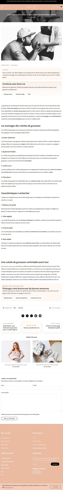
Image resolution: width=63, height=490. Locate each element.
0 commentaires (56, 308)
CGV (34, 438)
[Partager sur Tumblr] (31, 315)
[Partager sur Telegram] (35, 315)
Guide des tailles (20, 94)
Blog (2, 475)
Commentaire (5, 392)
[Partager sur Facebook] (23, 315)
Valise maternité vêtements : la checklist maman (47, 364)
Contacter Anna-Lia (36, 298)
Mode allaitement (5, 441)
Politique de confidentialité (39, 444)
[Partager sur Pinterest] (27, 315)
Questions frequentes (21, 298)
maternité (20, 307)
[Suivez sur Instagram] (39, 472)
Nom (3, 385)
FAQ (29, 94)
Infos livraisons (4, 465)
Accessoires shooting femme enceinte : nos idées (16, 364)
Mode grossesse (8, 94)
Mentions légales (37, 441)
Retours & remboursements (39, 448)
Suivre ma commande (7, 461)
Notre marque (4, 448)
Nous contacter (6, 458)
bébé (14, 307)
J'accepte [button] (55, 486)
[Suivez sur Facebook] (34, 472)
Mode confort (4, 444)
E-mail (35, 385)
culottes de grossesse (9, 266)
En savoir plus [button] (9, 487)
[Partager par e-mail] (40, 315)
